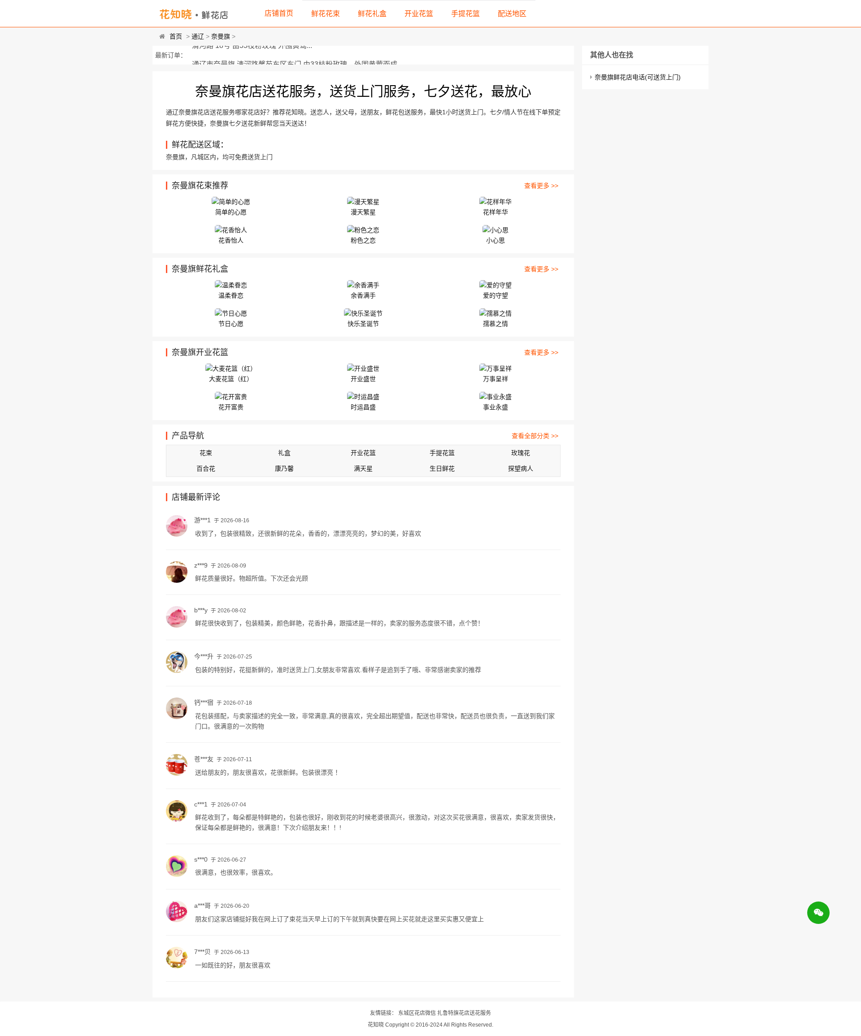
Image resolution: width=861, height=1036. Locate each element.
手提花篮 (465, 13)
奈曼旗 (220, 36)
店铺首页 (279, 13)
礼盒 (284, 452)
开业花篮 (418, 13)
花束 (206, 452)
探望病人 (520, 468)
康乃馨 (284, 468)
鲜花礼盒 (372, 13)
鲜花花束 (325, 13)
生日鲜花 (442, 468)
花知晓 (376, 1025)
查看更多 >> (541, 185)
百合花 (205, 468)
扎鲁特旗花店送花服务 (464, 1013)
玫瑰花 (520, 452)
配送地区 (512, 13)
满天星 (363, 468)
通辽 (197, 36)
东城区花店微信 (417, 1013)
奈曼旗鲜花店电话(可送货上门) (638, 77)
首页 (176, 36)
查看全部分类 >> (535, 435)
